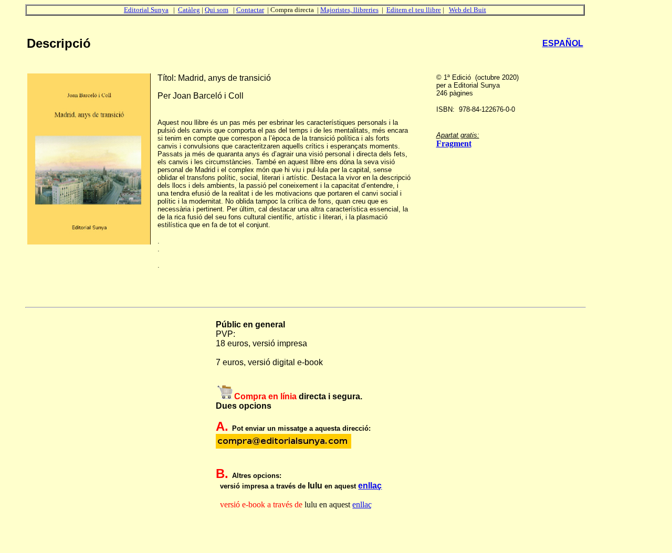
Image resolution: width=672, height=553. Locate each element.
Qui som (216, 10)
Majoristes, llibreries (349, 10)
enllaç (370, 485)
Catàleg (189, 10)
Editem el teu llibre (413, 10)
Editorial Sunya (146, 10)
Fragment (453, 143)
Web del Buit (467, 10)
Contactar (250, 10)
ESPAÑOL (562, 43)
